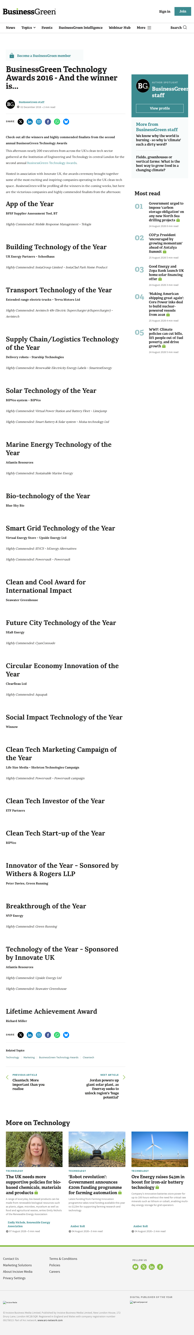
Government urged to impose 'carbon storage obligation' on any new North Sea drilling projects (166, 211)
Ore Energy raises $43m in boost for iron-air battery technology (158, 1182)
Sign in (164, 11)
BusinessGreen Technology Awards (52, 163)
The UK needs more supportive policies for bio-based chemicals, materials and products (33, 1185)
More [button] (141, 27)
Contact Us (11, 1259)
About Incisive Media (17, 1272)
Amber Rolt (77, 1226)
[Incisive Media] (10, 1302)
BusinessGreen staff (31, 102)
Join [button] (182, 11)
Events (46, 27)
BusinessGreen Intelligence (80, 27)
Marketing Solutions (17, 1265)
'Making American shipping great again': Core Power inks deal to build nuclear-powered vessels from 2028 (166, 304)
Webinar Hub (120, 27)
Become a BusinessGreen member (44, 56)
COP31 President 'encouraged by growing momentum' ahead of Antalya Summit (165, 243)
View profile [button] (160, 108)
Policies (54, 1265)
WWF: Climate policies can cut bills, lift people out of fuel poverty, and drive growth (166, 337)
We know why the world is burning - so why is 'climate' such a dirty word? (158, 140)
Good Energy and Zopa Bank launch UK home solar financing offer (166, 272)
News (10, 27)
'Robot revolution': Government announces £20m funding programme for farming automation (95, 1185)
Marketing (29, 1057)
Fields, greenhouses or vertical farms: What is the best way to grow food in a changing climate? (158, 163)
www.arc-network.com (50, 1320)
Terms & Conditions (63, 1259)
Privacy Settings (14, 1278)
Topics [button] (27, 27)
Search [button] (176, 27)
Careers (54, 1272)
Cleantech (88, 1057)
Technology (12, 1057)
